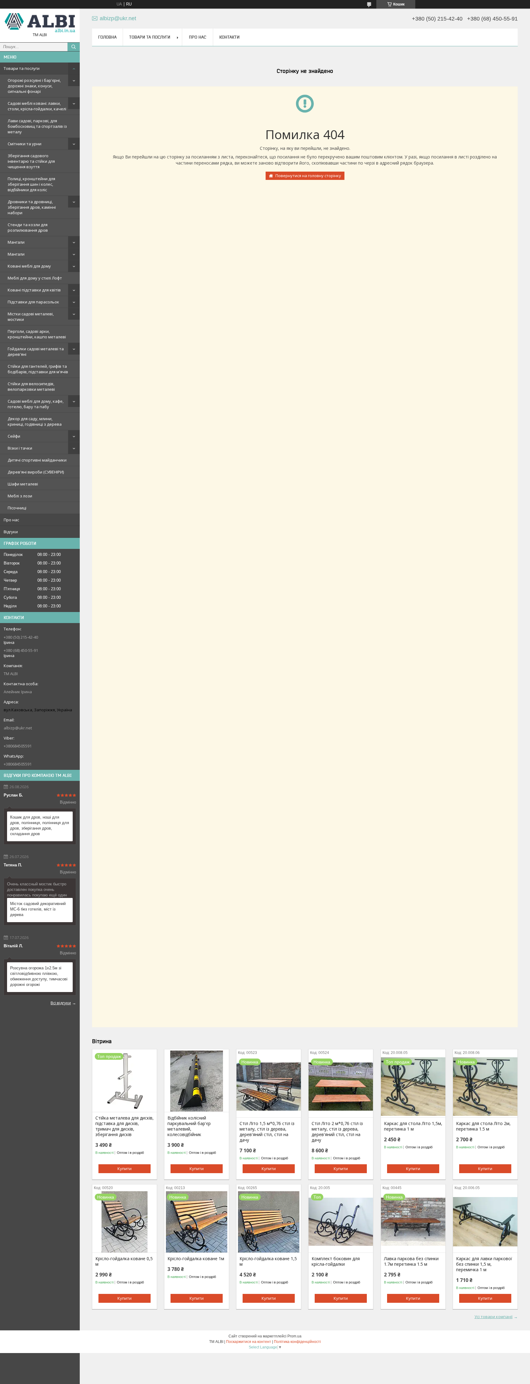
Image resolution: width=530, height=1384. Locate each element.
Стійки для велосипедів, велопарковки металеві (31, 386)
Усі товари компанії (493, 1316)
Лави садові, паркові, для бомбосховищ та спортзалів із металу (37, 126)
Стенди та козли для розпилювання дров (28, 227)
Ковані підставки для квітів (34, 290)
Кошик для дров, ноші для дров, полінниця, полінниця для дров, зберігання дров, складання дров (39, 825)
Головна (107, 37)
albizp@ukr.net (18, 728)
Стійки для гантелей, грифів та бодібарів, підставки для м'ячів (38, 369)
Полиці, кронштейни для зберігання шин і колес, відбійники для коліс (31, 184)
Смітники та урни (24, 143)
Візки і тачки (20, 448)
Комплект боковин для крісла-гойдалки (336, 1261)
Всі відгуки (61, 1003)
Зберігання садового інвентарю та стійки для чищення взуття (31, 161)
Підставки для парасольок (33, 302)
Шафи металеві (23, 484)
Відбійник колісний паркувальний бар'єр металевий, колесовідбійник (189, 1126)
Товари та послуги (22, 68)
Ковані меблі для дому (29, 266)
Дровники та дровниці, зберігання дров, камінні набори (32, 207)
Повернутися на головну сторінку (308, 175)
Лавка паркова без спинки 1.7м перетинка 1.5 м (411, 1261)
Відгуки (11, 531)
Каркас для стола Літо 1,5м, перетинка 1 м (413, 1126)
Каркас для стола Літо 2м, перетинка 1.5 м (483, 1126)
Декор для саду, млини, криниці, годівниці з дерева (35, 421)
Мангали (16, 242)
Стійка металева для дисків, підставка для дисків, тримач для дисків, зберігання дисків (124, 1126)
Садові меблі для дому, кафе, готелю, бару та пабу (35, 403)
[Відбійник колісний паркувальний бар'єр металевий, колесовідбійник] (196, 1081)
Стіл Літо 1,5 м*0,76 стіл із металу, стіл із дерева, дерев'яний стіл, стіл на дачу (267, 1132)
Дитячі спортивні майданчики (37, 460)
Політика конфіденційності (297, 1342)
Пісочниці (17, 508)
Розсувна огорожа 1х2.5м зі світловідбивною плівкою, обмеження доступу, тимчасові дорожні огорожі (38, 976)
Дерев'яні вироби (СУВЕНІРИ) (36, 472)
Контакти (229, 37)
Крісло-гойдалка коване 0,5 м (124, 1261)
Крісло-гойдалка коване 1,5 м (268, 1261)
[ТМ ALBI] (40, 22)
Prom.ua (294, 1336)
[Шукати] (73, 46)
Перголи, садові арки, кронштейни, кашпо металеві (37, 334)
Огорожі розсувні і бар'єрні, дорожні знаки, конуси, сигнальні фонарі (34, 86)
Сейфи (14, 436)
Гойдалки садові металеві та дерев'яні (36, 351)
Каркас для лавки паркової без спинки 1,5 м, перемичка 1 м (484, 1264)
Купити (124, 1168)
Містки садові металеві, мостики (31, 316)
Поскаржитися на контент (248, 1342)
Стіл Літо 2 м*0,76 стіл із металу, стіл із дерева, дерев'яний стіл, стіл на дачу (337, 1132)
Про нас (11, 520)
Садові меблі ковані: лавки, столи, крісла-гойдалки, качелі (37, 106)
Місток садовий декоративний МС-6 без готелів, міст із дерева (38, 909)
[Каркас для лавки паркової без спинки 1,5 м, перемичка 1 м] (485, 1222)
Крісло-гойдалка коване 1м (195, 1258)
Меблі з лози (20, 496)
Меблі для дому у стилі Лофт (35, 278)
